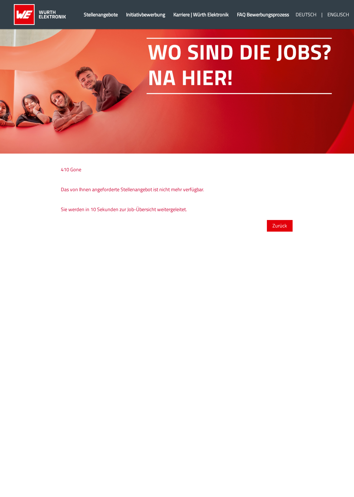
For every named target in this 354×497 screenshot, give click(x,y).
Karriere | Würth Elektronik (201, 14)
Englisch (338, 14)
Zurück (279, 225)
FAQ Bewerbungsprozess (263, 14)
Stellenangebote (101, 14)
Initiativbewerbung (145, 14)
